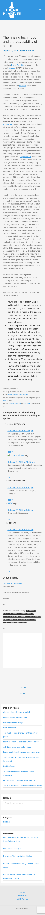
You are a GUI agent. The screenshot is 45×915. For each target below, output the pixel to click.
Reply (10, 452)
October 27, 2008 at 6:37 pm (20, 510)
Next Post (22, 693)
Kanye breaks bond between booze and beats (21, 752)
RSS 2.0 (5, 400)
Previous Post (22, 687)
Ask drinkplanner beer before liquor (17, 747)
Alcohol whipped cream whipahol (16, 712)
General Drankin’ (12, 395)
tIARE (10, 503)
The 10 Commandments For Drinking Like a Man (22, 785)
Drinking (6, 822)
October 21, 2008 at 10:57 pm (21, 462)
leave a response (15, 403)
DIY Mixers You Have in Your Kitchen (17, 856)
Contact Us (22, 899)
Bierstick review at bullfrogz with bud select (21, 742)
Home (22, 892)
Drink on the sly (9, 728)
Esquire (12, 68)
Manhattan (7, 124)
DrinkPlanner (19, 455)
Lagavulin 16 (25, 156)
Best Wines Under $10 (12, 849)
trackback (26, 403)
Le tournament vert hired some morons (19, 780)
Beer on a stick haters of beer (15, 717)
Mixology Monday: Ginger (13, 722)
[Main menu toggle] (40, 10)
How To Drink (23, 395)
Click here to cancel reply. (12, 583)
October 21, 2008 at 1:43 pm (20, 430)
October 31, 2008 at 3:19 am (20, 529)
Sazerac (22, 85)
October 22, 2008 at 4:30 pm (20, 487)
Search (7, 798)
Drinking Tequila (9, 766)
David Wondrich (18, 65)
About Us (22, 896)
